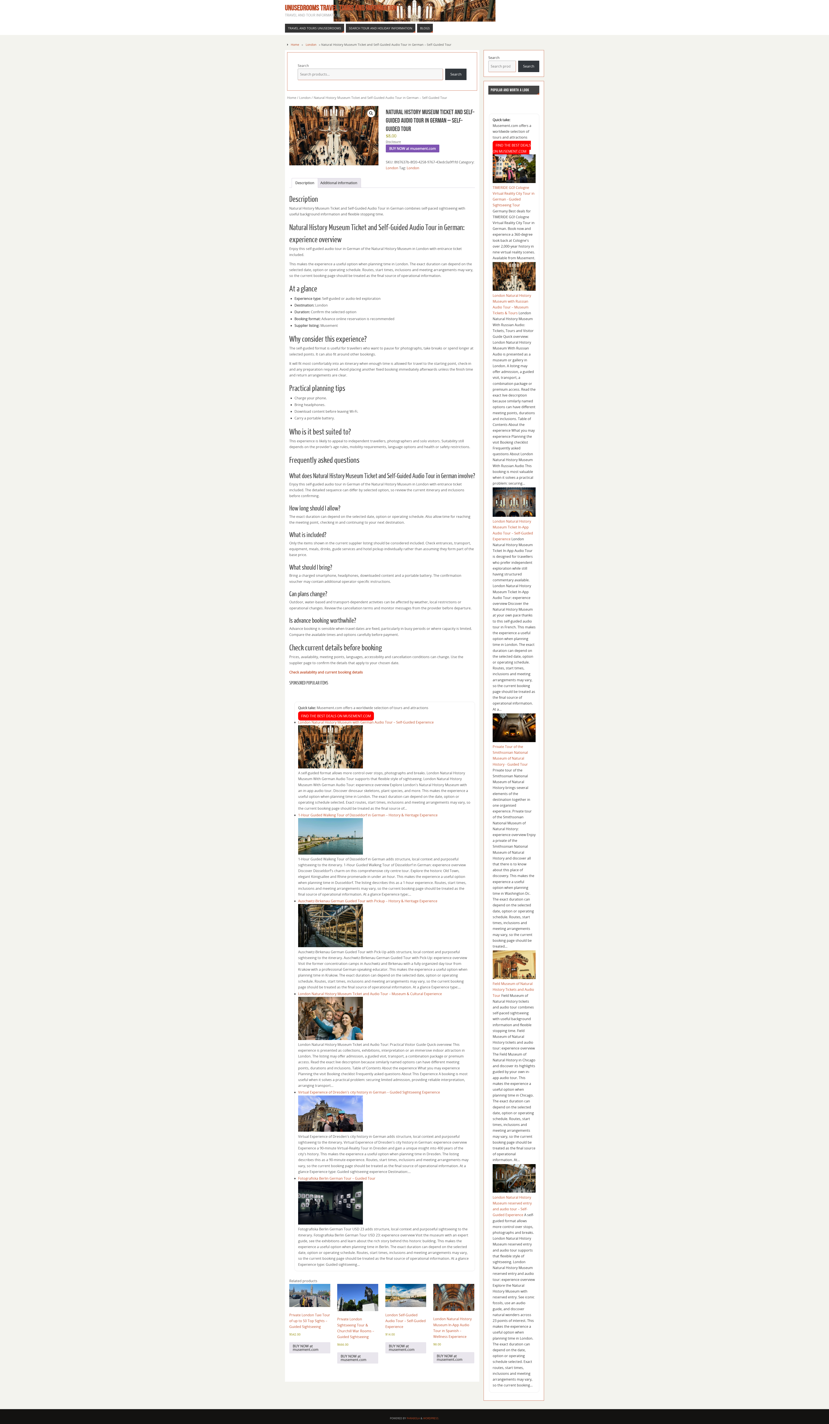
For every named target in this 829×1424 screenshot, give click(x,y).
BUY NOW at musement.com (412, 148)
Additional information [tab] (338, 182)
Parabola (413, 1418)
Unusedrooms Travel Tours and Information (341, 7)
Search (303, 65)
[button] (371, 113)
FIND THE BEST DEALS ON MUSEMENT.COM (336, 716)
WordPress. (431, 1418)
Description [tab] (304, 182)
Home (295, 45)
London (311, 45)
